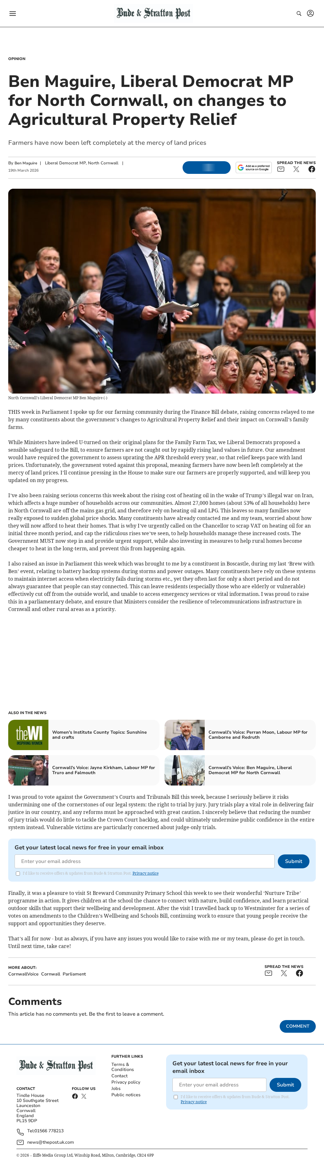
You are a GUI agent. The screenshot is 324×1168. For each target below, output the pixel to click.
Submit (293, 861)
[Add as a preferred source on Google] (254, 167)
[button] (12, 13)
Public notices (125, 1095)
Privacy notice (146, 873)
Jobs (116, 1088)
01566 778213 (49, 1131)
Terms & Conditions (122, 1067)
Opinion (16, 58)
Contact (119, 1076)
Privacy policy (125, 1082)
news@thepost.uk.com (50, 1142)
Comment (297, 1026)
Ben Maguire (26, 163)
